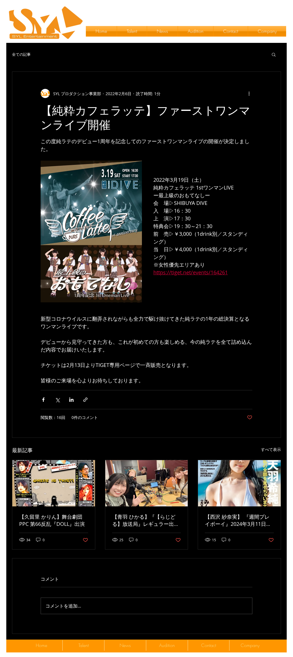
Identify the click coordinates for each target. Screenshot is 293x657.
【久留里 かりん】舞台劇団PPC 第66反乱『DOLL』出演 (52, 520)
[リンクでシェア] (85, 399)
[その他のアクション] (249, 93)
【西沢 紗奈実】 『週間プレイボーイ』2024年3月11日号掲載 (238, 520)
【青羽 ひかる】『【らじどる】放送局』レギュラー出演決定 (145, 520)
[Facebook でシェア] (43, 399)
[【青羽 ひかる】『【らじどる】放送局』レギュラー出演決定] (146, 483)
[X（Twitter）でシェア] (57, 399)
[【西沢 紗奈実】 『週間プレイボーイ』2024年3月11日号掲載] (239, 483)
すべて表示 (271, 449)
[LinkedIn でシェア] (71, 399)
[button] (273, 54)
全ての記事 (21, 54)
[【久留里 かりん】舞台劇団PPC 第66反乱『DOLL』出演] (53, 483)
